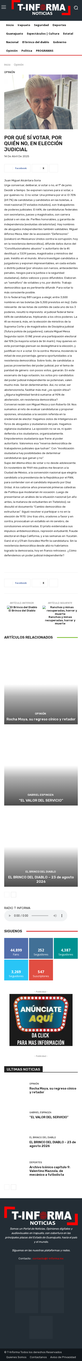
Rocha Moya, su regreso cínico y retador (41, 719)
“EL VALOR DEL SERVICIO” (41, 800)
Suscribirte (41, 961)
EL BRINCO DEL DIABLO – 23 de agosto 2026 (41, 879)
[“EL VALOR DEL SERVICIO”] (41, 765)
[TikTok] (26, 1301)
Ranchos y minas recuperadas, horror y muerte (60, 620)
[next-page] (13, 894)
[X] (52, 1301)
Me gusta (16, 939)
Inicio (7, 64)
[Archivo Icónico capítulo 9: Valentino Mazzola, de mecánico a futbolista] (15, 1169)
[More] (53, 168)
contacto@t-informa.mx (48, 1258)
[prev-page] (6, 894)
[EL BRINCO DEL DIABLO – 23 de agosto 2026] (41, 847)
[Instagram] (52, 1276)
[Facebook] (26, 1276)
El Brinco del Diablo (22, 610)
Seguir (41, 939)
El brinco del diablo (40, 871)
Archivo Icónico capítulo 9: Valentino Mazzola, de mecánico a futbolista (49, 1171)
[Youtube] (40, 1327)
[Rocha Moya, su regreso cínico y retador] (41, 684)
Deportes (35, 1162)
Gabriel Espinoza (41, 794)
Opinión (19, 64)
